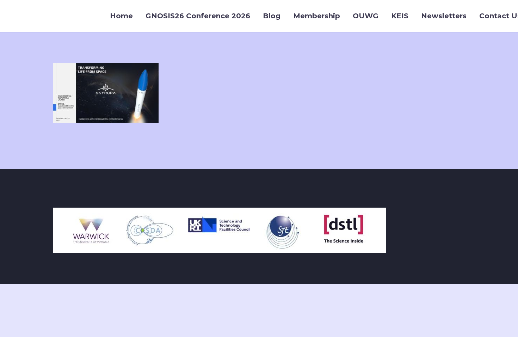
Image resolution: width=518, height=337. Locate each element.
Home (121, 16)
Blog (271, 16)
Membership (316, 16)
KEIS (399, 16)
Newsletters (444, 16)
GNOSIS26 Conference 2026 (198, 16)
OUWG (365, 16)
